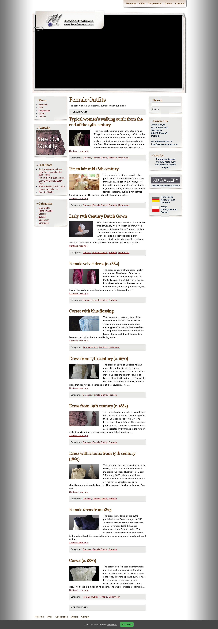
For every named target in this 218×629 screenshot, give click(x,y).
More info (112, 624)
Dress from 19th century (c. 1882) (98, 406)
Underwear (123, 157)
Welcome (131, 3)
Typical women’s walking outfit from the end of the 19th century (106, 122)
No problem (127, 624)
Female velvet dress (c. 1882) (94, 264)
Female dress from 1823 (90, 510)
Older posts (79, 112)
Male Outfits (44, 208)
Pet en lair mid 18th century (94, 169)
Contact (179, 3)
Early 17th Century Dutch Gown (98, 216)
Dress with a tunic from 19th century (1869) (102, 456)
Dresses (87, 157)
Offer (142, 3)
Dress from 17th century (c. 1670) (98, 359)
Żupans (42, 217)
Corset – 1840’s (46, 192)
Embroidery (44, 223)
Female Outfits (99, 157)
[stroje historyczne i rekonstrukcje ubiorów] (156, 212)
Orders (168, 3)
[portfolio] (52, 154)
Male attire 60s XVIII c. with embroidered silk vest (52, 187)
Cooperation (155, 3)
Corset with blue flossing (91, 311)
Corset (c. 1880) (82, 561)
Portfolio (113, 157)
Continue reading (78, 151)
